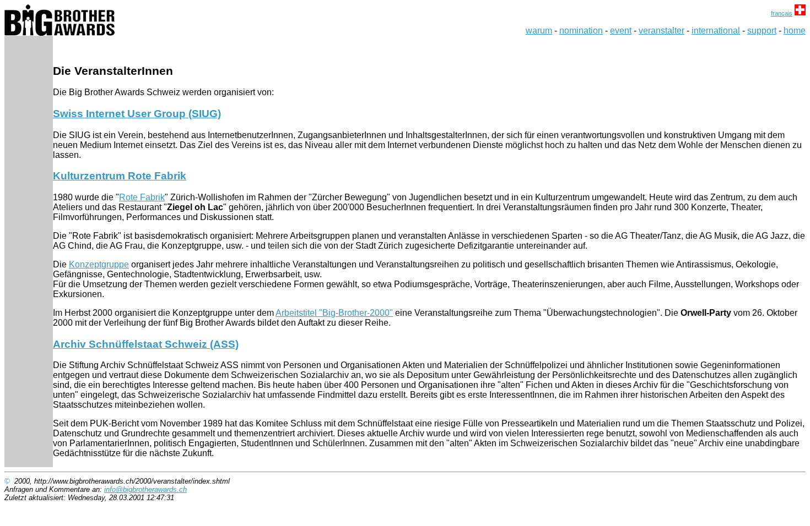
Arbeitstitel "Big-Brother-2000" (334, 312)
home (795, 30)
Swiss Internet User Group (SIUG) (137, 113)
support (761, 30)
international (716, 30)
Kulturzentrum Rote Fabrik (119, 176)
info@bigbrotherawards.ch (145, 489)
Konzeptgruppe (99, 264)
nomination (581, 30)
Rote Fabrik (142, 197)
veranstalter (661, 30)
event (620, 30)
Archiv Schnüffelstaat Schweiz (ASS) (146, 344)
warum (539, 30)
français (781, 13)
